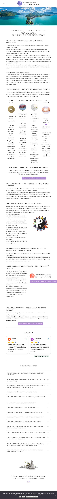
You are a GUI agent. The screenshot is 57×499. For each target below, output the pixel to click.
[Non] (55, 495)
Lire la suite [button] (10, 351)
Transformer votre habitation (11, 119)
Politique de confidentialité (32, 496)
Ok (20, 496)
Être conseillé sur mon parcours (34, 178)
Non (23, 496)
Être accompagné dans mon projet (30, 323)
